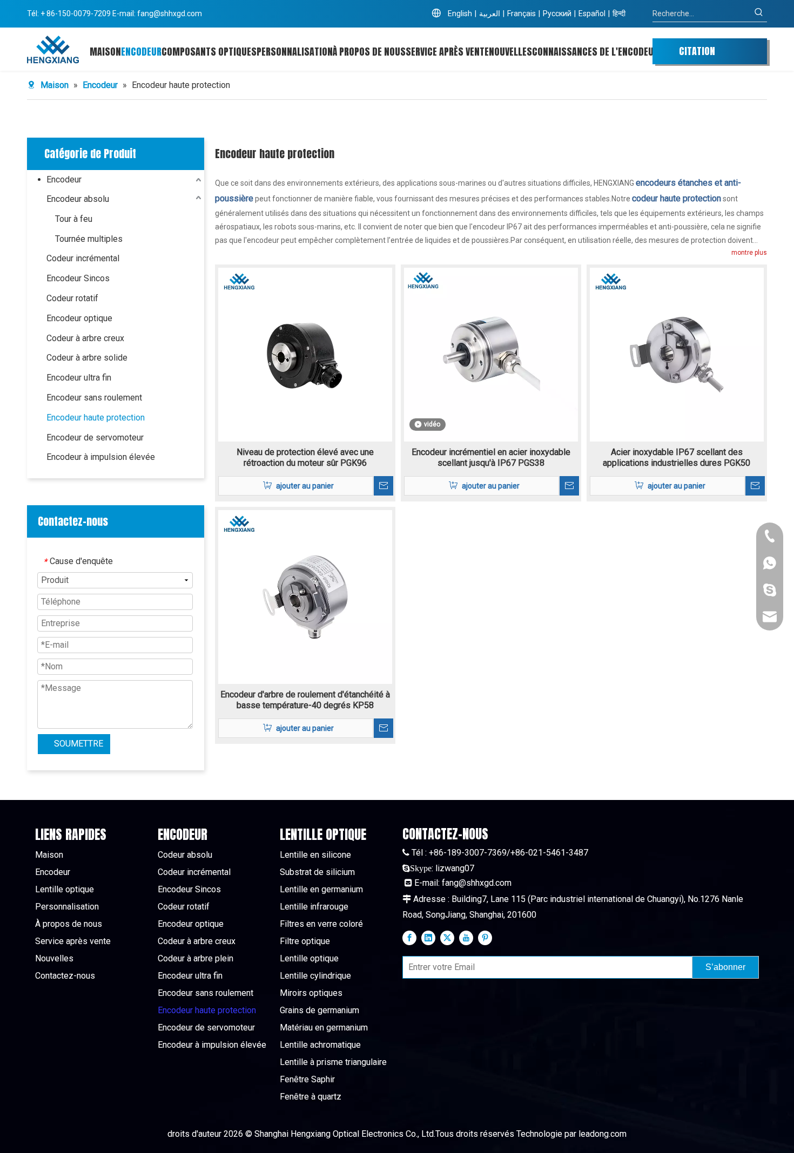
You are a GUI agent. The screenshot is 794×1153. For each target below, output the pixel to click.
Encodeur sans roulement (94, 397)
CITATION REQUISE (697, 54)
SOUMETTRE (78, 743)
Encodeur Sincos (78, 278)
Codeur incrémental (82, 258)
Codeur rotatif (72, 298)
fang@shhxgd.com (169, 13)
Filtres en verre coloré (321, 924)
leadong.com (602, 1134)
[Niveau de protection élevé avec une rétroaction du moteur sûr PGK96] (305, 354)
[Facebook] (409, 937)
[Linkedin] (428, 937)
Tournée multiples (89, 239)
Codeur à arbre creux (85, 338)
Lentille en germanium (321, 889)
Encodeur (64, 179)
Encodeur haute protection (95, 417)
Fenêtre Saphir (307, 1079)
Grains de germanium (319, 1010)
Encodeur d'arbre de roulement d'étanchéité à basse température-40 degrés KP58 (305, 699)
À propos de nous (68, 924)
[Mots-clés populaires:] (759, 13)
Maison (49, 855)
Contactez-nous (65, 976)
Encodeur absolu (77, 199)
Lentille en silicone (315, 855)
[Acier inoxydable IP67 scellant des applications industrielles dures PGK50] (677, 354)
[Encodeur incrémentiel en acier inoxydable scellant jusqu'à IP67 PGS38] (491, 354)
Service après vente (73, 941)
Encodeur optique (79, 318)
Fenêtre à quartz (310, 1096)
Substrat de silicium (317, 872)
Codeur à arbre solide (86, 357)
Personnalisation (67, 906)
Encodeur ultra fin (78, 377)
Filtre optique (305, 941)
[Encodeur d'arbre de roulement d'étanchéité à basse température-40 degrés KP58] (305, 596)
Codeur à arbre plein (195, 958)
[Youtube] (466, 937)
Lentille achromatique (320, 1045)
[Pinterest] (485, 937)
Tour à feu (73, 219)
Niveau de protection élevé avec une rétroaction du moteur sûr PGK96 (305, 457)
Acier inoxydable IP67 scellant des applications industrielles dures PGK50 (676, 457)
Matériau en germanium (324, 1027)
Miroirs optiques (311, 993)
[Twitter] (447, 937)
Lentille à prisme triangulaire (333, 1062)
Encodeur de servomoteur (95, 437)
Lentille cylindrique (315, 976)
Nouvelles (54, 958)
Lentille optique (64, 889)
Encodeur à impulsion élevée (100, 457)
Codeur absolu (185, 855)
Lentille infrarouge (314, 906)
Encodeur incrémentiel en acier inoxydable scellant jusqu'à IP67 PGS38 (491, 457)
